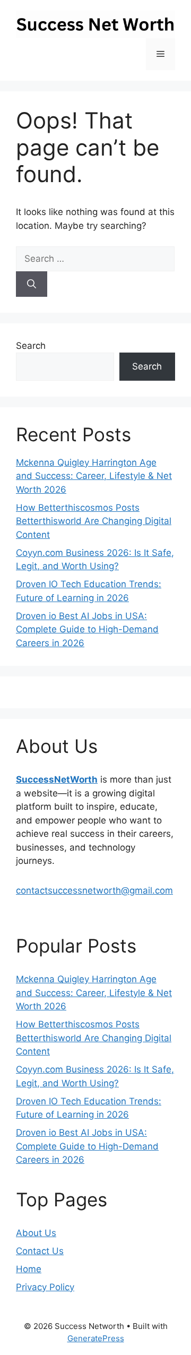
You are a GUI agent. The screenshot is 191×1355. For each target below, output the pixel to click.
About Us (36, 1233)
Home (28, 1269)
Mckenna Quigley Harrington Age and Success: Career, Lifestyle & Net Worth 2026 (94, 476)
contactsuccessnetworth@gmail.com (94, 890)
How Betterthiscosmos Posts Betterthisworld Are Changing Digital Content (93, 521)
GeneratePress (95, 1338)
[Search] (31, 284)
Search (31, 345)
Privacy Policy (45, 1287)
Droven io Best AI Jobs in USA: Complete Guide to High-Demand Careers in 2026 (87, 629)
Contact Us (40, 1251)
